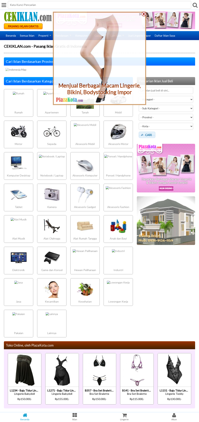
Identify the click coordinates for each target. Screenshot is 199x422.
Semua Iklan (27, 35)
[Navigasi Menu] (4, 5)
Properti (43, 35)
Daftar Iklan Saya (165, 35)
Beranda (11, 35)
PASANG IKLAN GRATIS (23, 26)
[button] (147, 135)
